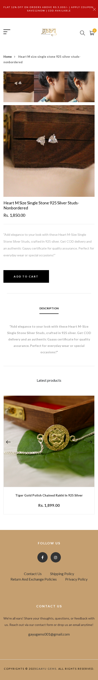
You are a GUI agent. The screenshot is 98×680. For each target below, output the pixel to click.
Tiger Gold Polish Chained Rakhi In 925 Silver (49, 495)
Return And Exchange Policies (33, 579)
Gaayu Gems (46, 668)
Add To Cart (26, 276)
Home (7, 56)
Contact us (33, 573)
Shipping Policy (62, 573)
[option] (18, 88)
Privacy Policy (76, 579)
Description (49, 308)
